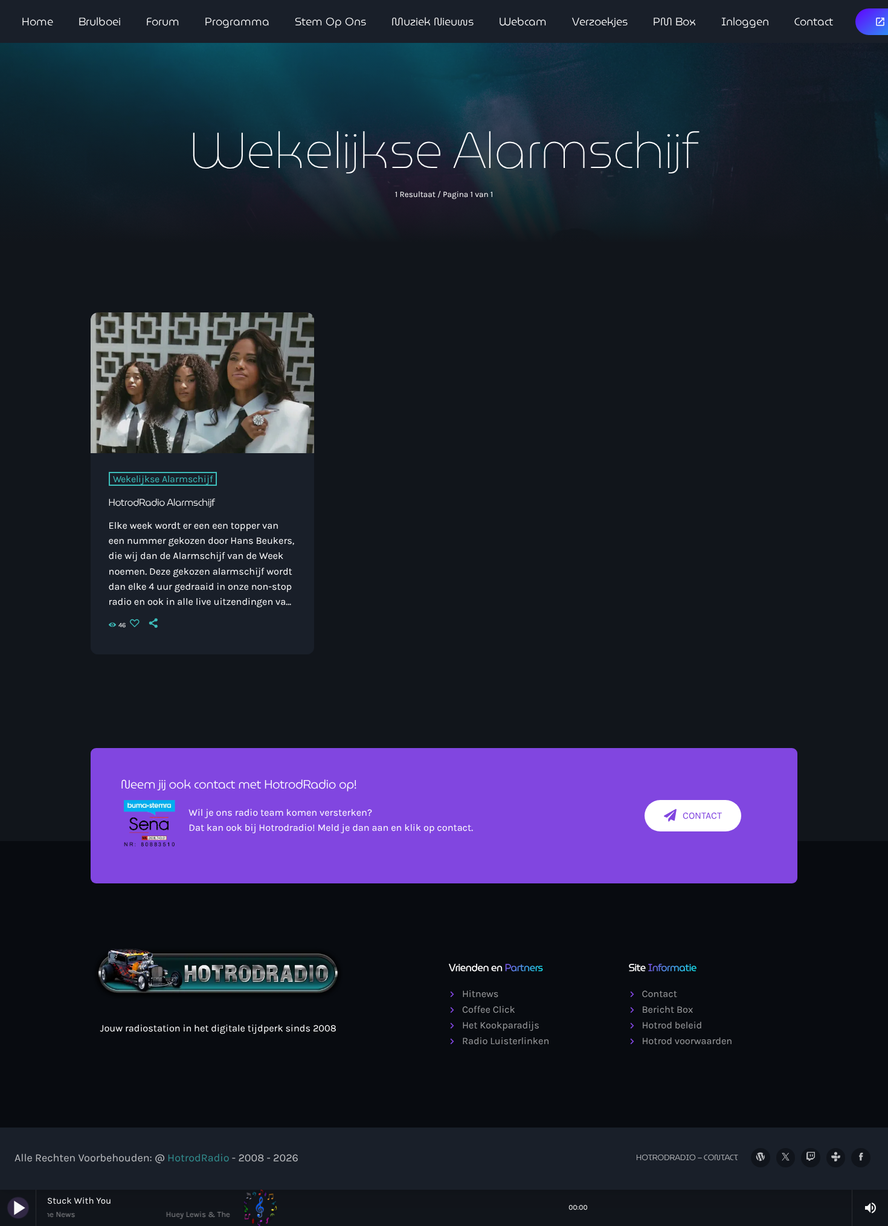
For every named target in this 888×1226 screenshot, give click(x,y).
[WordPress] (760, 1157)
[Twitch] (810, 1157)
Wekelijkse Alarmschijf (163, 479)
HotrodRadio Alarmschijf (162, 503)
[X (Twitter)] (786, 1157)
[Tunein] (836, 1157)
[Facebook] (860, 1157)
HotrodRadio (198, 1157)
